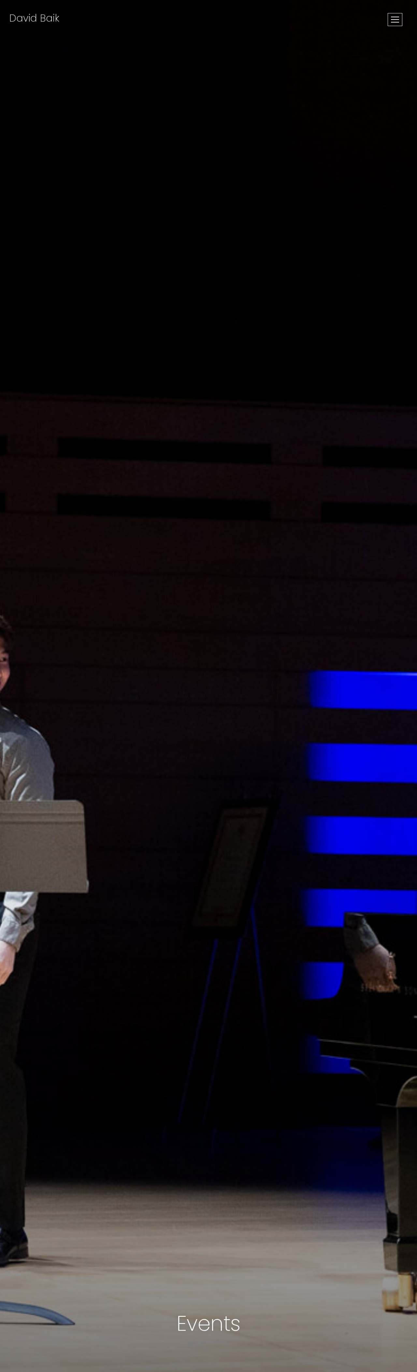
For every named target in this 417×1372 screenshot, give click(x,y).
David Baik (34, 18)
